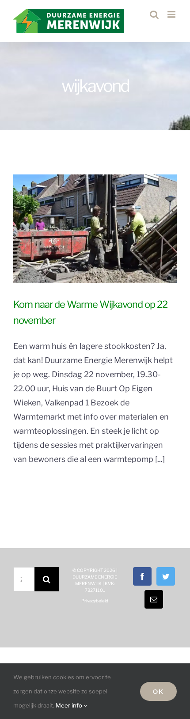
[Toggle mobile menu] (172, 14)
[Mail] (153, 599)
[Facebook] (142, 576)
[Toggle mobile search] (154, 14)
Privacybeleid (94, 600)
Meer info (70, 705)
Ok (158, 691)
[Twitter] (165, 576)
